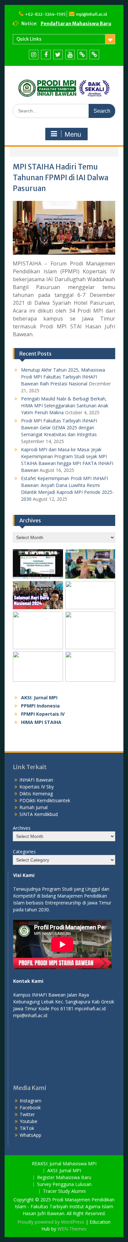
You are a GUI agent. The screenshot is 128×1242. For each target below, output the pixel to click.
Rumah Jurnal (33, 807)
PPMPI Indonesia (40, 706)
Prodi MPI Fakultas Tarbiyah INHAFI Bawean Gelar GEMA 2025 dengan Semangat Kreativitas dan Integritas (59, 427)
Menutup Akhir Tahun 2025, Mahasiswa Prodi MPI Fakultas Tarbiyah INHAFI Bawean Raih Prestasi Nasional (63, 377)
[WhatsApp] (94, 54)
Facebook (30, 1107)
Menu (73, 134)
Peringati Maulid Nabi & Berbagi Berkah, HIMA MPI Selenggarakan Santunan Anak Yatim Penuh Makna (64, 406)
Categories (24, 851)
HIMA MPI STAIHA (41, 722)
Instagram (30, 1100)
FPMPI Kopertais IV (43, 714)
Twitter (27, 1114)
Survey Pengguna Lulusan (64, 1184)
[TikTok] (82, 54)
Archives (22, 828)
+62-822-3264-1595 (45, 14)
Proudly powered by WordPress (50, 1222)
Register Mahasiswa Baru (64, 1177)
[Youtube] (70, 54)
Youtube (28, 1121)
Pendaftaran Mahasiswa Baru (76, 24)
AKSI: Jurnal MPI (39, 697)
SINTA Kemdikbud (38, 814)
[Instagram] (33, 54)
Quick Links (28, 39)
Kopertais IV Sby (36, 787)
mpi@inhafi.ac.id (91, 14)
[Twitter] (58, 54)
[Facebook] (46, 54)
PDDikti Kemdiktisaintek (44, 800)
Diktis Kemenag (36, 793)
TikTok (27, 1128)
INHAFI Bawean (36, 780)
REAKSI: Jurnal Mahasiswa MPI (64, 1164)
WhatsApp (30, 1135)
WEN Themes (72, 1229)
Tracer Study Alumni (64, 1191)
